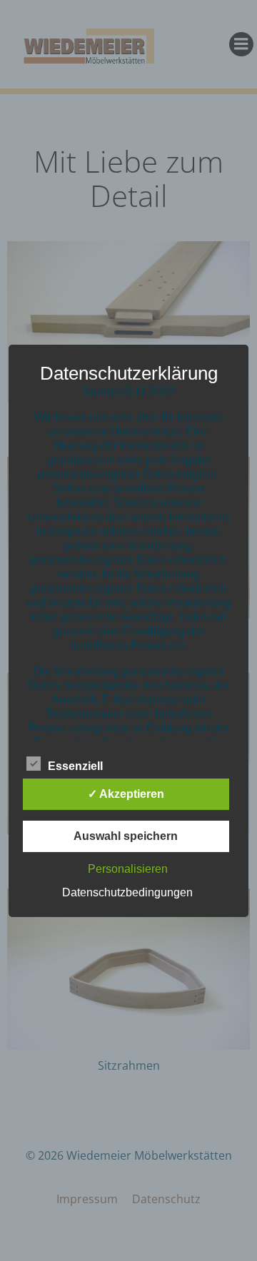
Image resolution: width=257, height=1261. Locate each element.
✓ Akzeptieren (126, 794)
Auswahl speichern (126, 836)
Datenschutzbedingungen (127, 892)
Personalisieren (128, 869)
